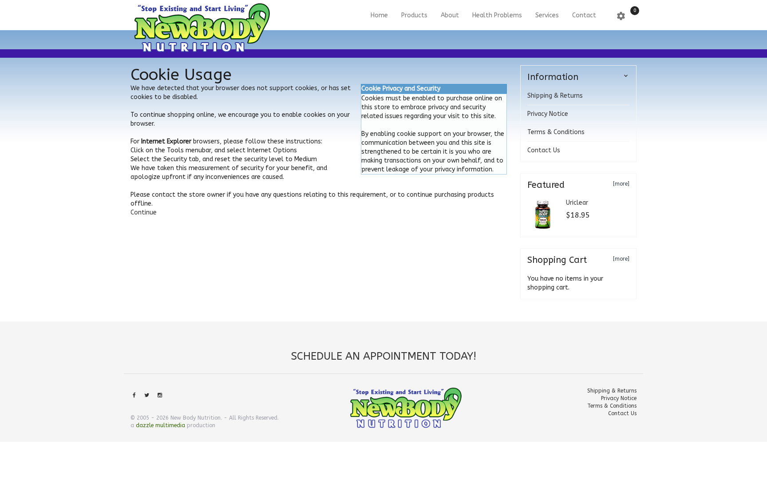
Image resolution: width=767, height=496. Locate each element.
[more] (621, 184)
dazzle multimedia (160, 425)
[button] (143, 212)
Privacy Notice (547, 114)
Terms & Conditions (556, 132)
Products (414, 15)
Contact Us (543, 150)
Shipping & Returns (555, 95)
